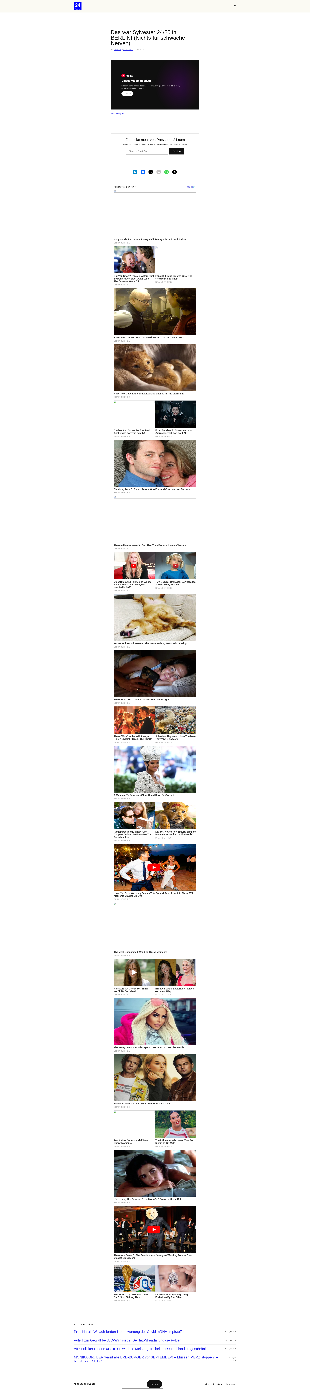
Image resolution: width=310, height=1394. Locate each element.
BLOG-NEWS (128, 50)
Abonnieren (176, 151)
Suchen (154, 1384)
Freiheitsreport (117, 113)
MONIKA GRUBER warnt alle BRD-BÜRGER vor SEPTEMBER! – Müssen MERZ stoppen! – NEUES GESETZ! (146, 1359)
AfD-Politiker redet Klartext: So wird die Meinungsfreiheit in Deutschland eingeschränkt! (142, 1349)
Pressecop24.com (84, 1384)
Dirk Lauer (117, 50)
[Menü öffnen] (234, 6)
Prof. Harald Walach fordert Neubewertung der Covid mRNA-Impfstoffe (129, 1331)
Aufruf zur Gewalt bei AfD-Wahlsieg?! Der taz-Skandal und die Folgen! (128, 1340)
